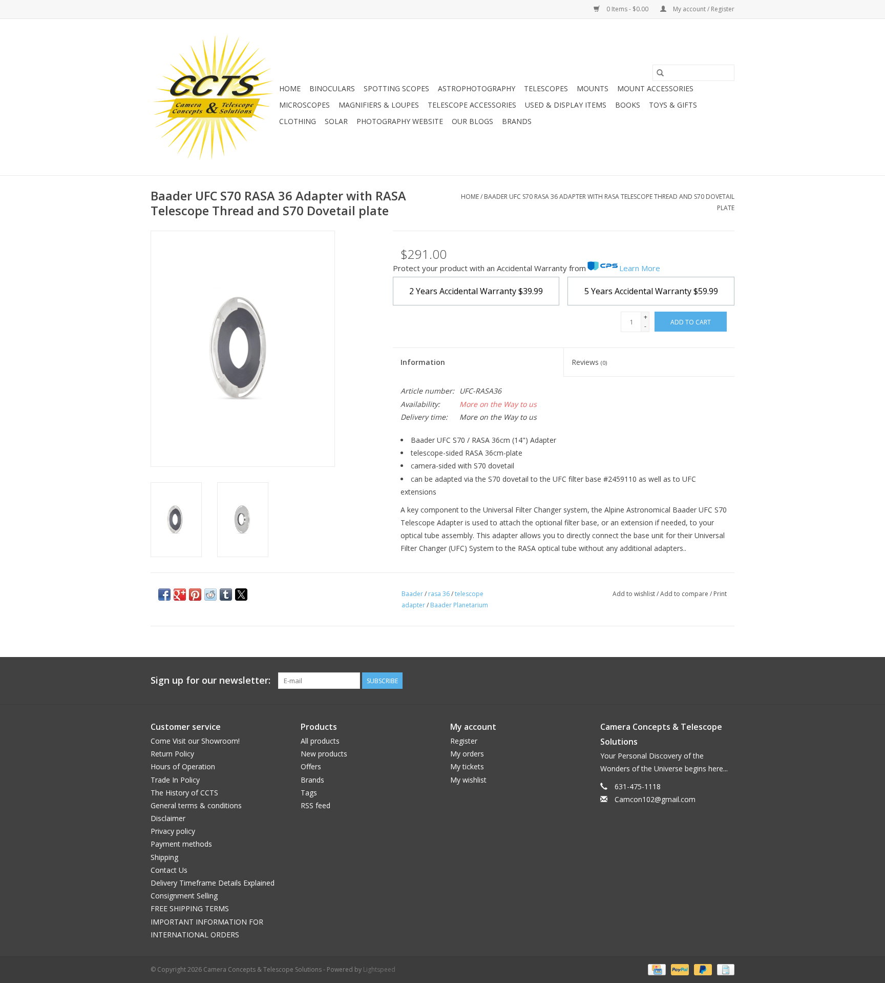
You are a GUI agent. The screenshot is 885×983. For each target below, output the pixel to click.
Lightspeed (379, 969)
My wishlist (468, 780)
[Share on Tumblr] (226, 594)
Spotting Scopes (396, 88)
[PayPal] (678, 969)
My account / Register (702, 9)
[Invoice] (723, 969)
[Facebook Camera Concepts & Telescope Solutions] (689, 680)
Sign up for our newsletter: (210, 680)
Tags (309, 792)
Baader (412, 593)
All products (320, 741)
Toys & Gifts (673, 105)
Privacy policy (173, 831)
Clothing (297, 121)
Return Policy (172, 754)
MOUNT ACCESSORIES (655, 88)
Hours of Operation (183, 766)
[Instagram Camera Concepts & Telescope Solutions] (726, 680)
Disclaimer (168, 818)
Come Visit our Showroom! (195, 741)
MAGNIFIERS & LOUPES (379, 105)
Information (423, 362)
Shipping (164, 857)
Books (627, 105)
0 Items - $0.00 (627, 9)
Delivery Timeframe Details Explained (213, 883)
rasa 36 (439, 593)
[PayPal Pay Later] (701, 969)
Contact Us (169, 870)
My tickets (467, 766)
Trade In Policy (175, 780)
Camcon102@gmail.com (655, 799)
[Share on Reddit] (210, 594)
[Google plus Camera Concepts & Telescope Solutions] (708, 680)
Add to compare (685, 593)
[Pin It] (195, 594)
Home (290, 88)
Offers (311, 766)
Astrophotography (476, 88)
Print (720, 593)
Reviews (589, 362)
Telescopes (546, 88)
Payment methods (181, 844)
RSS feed (315, 805)
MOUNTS (592, 88)
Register (463, 741)
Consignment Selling (184, 895)
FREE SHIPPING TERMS (190, 908)
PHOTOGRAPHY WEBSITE (399, 121)
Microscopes (304, 105)
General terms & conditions (196, 805)
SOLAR (336, 121)
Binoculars (332, 88)
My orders (467, 754)
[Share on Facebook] (164, 594)
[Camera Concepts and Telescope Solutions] (213, 97)
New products (324, 754)
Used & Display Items (565, 105)
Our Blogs (472, 121)
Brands (517, 121)
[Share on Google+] (180, 594)
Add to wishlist (635, 593)
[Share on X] (241, 594)
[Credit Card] (655, 969)
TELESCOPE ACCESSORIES (472, 105)
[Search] (660, 73)
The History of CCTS (184, 792)
